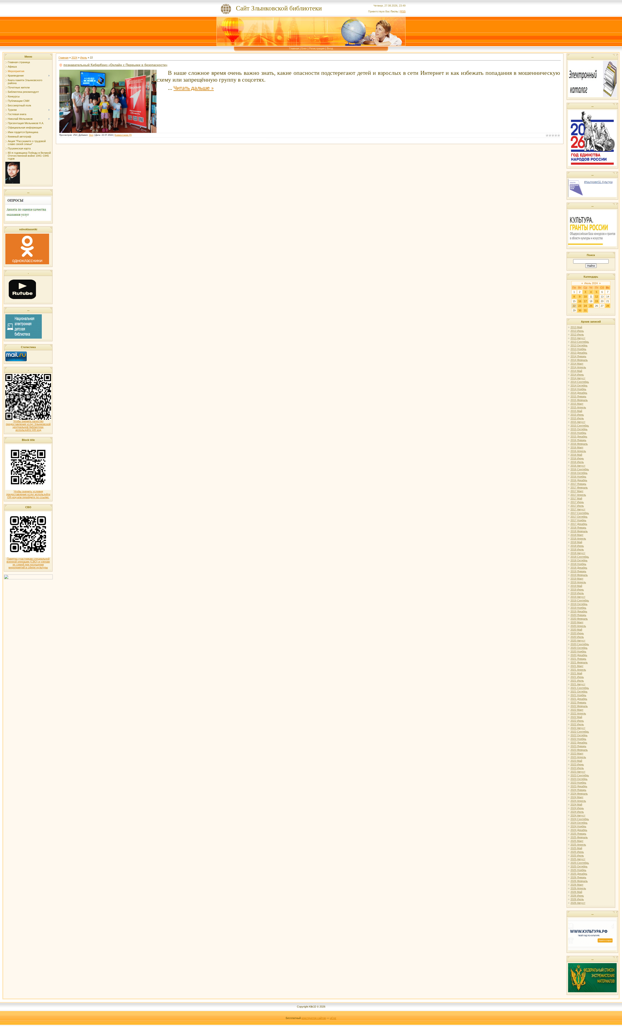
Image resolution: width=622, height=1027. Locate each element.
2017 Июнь (577, 502)
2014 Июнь (577, 374)
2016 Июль (577, 462)
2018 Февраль (579, 531)
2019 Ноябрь (578, 607)
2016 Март (576, 447)
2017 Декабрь (578, 523)
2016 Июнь (577, 458)
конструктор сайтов (314, 1018)
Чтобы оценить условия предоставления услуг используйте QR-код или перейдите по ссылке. (28, 494)
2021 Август (577, 684)
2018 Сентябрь (579, 556)
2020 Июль (577, 636)
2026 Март (576, 884)
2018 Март (576, 534)
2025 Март (576, 840)
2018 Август (577, 553)
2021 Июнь (577, 677)
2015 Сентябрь (579, 425)
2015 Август (577, 421)
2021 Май (576, 673)
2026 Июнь (577, 895)
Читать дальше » (193, 88)
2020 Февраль (579, 618)
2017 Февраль (579, 487)
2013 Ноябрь (578, 349)
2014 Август (577, 378)
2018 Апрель (578, 538)
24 (585, 305)
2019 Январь (578, 571)
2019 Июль (577, 593)
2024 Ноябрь (578, 826)
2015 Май (576, 411)
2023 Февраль (579, 749)
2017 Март (576, 491)
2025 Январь (578, 833)
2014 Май (576, 370)
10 (585, 296)
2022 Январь (578, 702)
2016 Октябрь (578, 472)
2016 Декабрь (578, 480)
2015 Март (576, 403)
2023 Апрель (578, 757)
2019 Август (577, 596)
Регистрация (317, 48)
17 (585, 301)
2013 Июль (577, 334)
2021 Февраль (579, 662)
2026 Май (576, 891)
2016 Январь (578, 440)
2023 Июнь (577, 764)
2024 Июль (577, 811)
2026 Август (577, 902)
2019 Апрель (578, 582)
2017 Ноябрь (578, 520)
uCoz (333, 1018)
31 (585, 310)
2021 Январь (578, 658)
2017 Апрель (578, 494)
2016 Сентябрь (579, 469)
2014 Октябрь (578, 385)
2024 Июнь (577, 808)
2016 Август (577, 465)
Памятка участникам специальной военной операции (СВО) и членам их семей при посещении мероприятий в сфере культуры (28, 563)
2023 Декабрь (578, 786)
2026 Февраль (579, 881)
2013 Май (576, 327)
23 (579, 305)
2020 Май (576, 629)
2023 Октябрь (578, 779)
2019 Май (576, 585)
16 (579, 301)
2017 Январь (578, 483)
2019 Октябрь (578, 604)
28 (607, 305)
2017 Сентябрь (579, 513)
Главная (294, 48)
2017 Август (577, 509)
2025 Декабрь (578, 873)
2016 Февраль (579, 443)
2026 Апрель (578, 888)
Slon (91, 135)
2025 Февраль (579, 837)
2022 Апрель (578, 713)
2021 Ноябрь (578, 695)
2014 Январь (578, 356)
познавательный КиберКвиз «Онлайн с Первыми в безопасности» (115, 65)
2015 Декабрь (578, 436)
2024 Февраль (579, 793)
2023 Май (576, 760)
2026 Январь (578, 877)
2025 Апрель (578, 844)
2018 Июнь (577, 545)
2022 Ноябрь (578, 738)
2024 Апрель (578, 800)
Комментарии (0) (123, 135)
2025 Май (576, 848)
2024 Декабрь (578, 830)
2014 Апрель (578, 367)
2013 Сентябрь (579, 341)
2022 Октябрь (578, 735)
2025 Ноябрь (578, 870)
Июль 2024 (591, 283)
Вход (330, 48)
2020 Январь (578, 615)
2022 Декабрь (578, 742)
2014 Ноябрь (578, 389)
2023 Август (577, 771)
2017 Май (576, 498)
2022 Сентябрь (579, 731)
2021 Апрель (578, 669)
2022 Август (577, 728)
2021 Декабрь (578, 698)
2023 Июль (577, 768)
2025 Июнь (577, 851)
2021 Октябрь (578, 691)
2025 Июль (577, 855)
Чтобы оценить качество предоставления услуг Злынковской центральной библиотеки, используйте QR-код (28, 425)
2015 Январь (578, 396)
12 (596, 296)
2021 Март (576, 666)
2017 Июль (577, 505)
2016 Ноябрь (578, 476)
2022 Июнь (577, 720)
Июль (83, 57)
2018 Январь (578, 527)
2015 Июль (577, 418)
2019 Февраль (579, 574)
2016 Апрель (578, 451)
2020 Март (576, 622)
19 (596, 301)
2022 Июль (577, 724)
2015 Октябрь (578, 429)
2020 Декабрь (578, 655)
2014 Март (576, 363)
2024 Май (576, 804)
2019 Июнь (577, 589)
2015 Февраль (579, 400)
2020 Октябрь (578, 647)
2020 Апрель (578, 626)
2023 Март (576, 753)
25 (590, 305)
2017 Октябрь (578, 516)
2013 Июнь (577, 330)
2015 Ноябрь (578, 432)
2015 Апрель (578, 407)
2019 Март (576, 578)
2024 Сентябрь (579, 819)
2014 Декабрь (578, 392)
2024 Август (577, 815)
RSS (403, 11)
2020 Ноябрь (578, 651)
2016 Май (576, 454)
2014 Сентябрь (579, 381)
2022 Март (576, 709)
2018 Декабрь (578, 567)
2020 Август (577, 640)
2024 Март (576, 797)
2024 (74, 57)
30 (579, 310)
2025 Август (577, 859)
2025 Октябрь (578, 866)
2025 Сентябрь (579, 862)
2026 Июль (577, 899)
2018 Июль (577, 549)
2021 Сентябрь (579, 687)
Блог (304, 48)
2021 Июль (577, 680)
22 (574, 305)
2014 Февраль (579, 360)
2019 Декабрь (578, 611)
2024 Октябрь (578, 822)
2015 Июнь (577, 414)
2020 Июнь (577, 633)
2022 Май (576, 717)
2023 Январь (578, 746)
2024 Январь (578, 789)
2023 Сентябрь (579, 775)
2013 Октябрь (578, 345)
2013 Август (577, 338)
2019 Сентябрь (579, 600)
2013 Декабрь (578, 352)
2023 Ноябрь (578, 782)
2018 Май (576, 542)
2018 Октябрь (578, 560)
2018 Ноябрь (578, 564)
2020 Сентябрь (579, 644)
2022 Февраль (579, 706)
